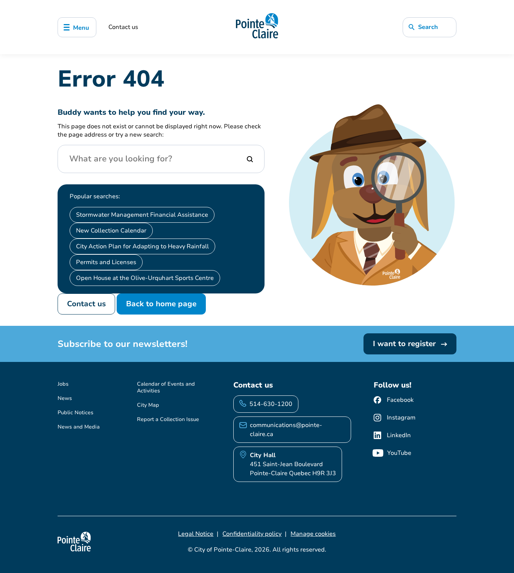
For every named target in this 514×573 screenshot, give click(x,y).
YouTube (399, 453)
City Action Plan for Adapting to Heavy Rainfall (142, 246)
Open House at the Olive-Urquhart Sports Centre (145, 278)
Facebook (400, 400)
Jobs (63, 384)
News (65, 398)
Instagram (401, 417)
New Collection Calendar (111, 230)
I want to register (405, 344)
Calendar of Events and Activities (166, 387)
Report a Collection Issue (168, 419)
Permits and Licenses (106, 262)
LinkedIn (399, 435)
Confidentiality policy (251, 534)
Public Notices (75, 412)
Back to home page (161, 304)
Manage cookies (313, 534)
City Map (148, 405)
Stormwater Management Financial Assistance (142, 215)
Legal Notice (195, 534)
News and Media (79, 426)
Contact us (123, 27)
